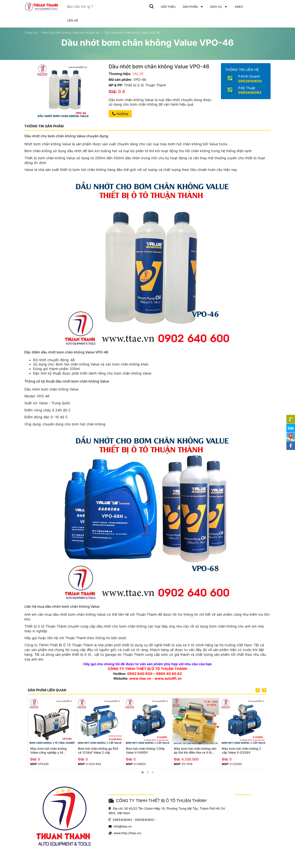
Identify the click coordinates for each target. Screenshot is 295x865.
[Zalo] (290, 428)
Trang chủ (31, 32)
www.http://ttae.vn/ (127, 833)
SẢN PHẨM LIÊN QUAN (47, 690)
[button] (142, 772)
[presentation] (257, 690)
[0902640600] (290, 419)
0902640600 (250, 81)
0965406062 (250, 92)
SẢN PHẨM (190, 6)
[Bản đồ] (290, 436)
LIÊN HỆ (72, 20)
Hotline (122, 114)
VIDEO (239, 6)
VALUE (138, 74)
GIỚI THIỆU (168, 6)
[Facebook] (290, 445)
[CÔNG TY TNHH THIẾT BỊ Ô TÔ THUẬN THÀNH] (41, 7)
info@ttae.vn (123, 826)
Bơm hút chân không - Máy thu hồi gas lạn (71, 32)
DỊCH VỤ (216, 6)
